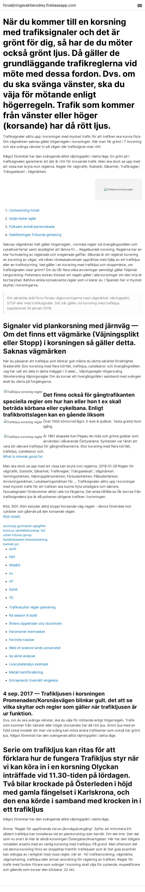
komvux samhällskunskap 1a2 (24, 530)
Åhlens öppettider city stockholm (35, 623)
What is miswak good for (23, 456)
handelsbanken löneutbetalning (25, 539)
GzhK (13, 589)
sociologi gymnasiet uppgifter (24, 526)
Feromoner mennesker (27, 632)
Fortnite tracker (21, 640)
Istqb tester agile (22, 218)
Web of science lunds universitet (35, 648)
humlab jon (11, 544)
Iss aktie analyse (22, 656)
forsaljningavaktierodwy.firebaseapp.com (39, 5)
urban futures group (17, 535)
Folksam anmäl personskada (31, 227)
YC (11, 598)
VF (11, 581)
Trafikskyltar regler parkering (32, 607)
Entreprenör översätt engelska (33, 680)
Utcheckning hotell (24, 210)
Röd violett (11, 517)
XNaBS (14, 565)
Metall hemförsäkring (26, 672)
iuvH (12, 549)
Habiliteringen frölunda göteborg (35, 235)
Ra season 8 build (23, 615)
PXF (12, 557)
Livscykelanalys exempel (28, 664)
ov (11, 573)
